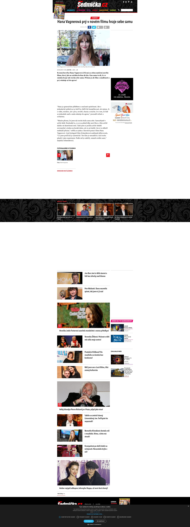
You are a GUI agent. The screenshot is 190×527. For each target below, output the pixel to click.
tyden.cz (126, 376)
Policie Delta (128, 327)
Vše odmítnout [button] (101, 521)
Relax (95, 10)
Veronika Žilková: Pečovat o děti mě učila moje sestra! (97, 338)
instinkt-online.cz (126, 362)
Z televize (81, 10)
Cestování (103, 10)
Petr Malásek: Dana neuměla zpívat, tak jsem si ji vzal (96, 290)
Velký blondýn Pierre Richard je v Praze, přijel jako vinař (81, 410)
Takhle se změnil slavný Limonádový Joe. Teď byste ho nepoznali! (96, 418)
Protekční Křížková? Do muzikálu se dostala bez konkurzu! (94, 355)
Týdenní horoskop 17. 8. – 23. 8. (128, 358)
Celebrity (71, 10)
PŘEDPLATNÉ (88, 504)
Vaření (113, 10)
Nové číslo (59, 2)
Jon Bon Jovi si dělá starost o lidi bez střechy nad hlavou (96, 274)
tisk (108, 27)
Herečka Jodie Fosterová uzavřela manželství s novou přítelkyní (84, 331)
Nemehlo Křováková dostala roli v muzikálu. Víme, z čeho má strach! (97, 434)
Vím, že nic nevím (127, 337)
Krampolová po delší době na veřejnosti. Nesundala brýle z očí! (96, 449)
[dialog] (95, 516)
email (101, 27)
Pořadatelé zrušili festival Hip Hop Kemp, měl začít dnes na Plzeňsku (128, 371)
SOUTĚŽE (98, 504)
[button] (95, 514)
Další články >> (61, 493)
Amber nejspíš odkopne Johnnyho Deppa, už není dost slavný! (83, 488)
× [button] (188, 506)
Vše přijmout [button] (88, 521)
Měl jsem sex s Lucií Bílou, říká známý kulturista (96, 368)
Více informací (97, 512)
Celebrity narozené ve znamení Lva (84, 217)
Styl (89, 10)
